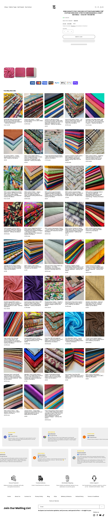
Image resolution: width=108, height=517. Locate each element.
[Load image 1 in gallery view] (9, 73)
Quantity (65, 28)
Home (9, 496)
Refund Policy (79, 496)
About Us (17, 496)
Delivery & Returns (66, 496)
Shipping (73, 26)
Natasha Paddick (90, 452)
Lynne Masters (81, 435)
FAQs (55, 496)
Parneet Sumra (10, 454)
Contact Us (27, 496)
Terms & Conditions (93, 496)
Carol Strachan (42, 433)
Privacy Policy (39, 496)
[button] (79, 41)
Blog (48, 496)
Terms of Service (54, 501)
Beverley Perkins (50, 455)
